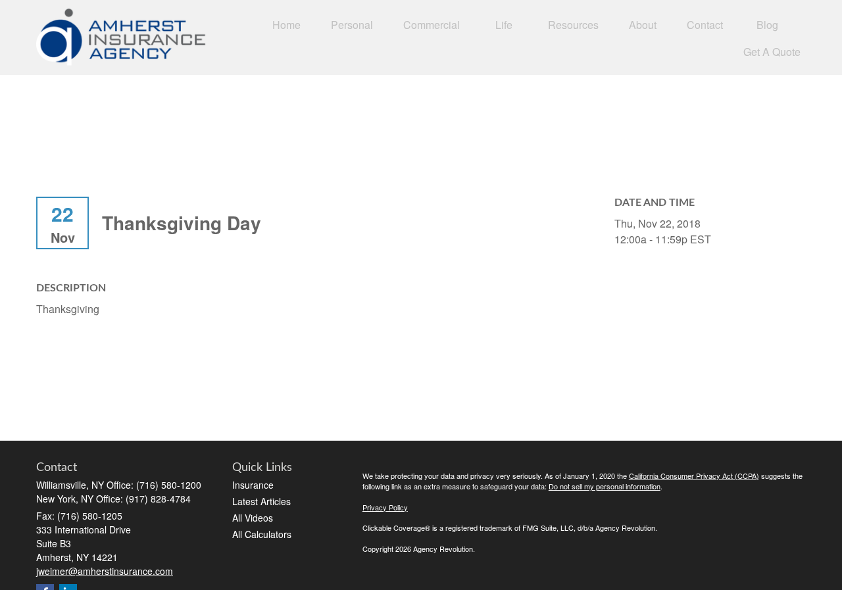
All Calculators (261, 534)
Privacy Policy (385, 507)
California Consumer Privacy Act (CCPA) (694, 475)
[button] (286, 24)
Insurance (253, 484)
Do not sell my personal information (604, 486)
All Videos (252, 517)
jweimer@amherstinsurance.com (104, 571)
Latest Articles (261, 501)
